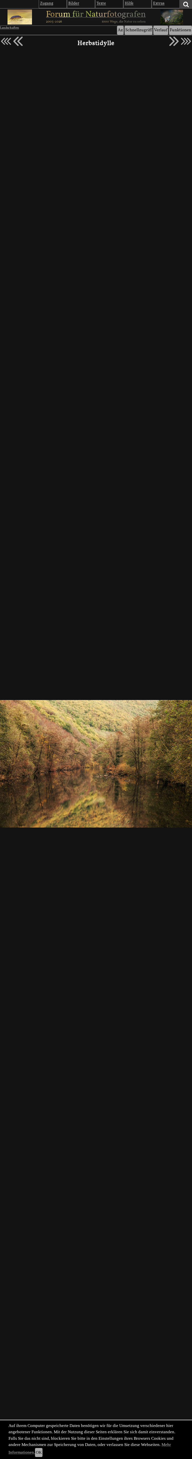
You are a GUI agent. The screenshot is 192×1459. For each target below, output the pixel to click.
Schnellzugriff (138, 30)
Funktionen (180, 30)
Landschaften (9, 28)
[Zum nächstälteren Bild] (186, 41)
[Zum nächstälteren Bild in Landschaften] (174, 41)
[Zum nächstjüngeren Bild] (6, 41)
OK (39, 1452)
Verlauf (161, 30)
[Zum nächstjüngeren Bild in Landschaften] (18, 41)
